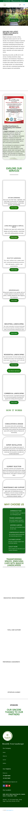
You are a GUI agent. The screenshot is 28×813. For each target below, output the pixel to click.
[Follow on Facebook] (4, 786)
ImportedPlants (14, 290)
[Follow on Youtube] (9, 786)
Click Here (14, 208)
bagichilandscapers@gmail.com (10, 781)
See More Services (14, 371)
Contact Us (14, 20)
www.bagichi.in (9, 810)
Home (4, 752)
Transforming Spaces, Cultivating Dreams (14, 10)
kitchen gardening (14, 197)
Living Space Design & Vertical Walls (14, 226)
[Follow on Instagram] (7, 786)
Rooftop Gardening (14, 258)
